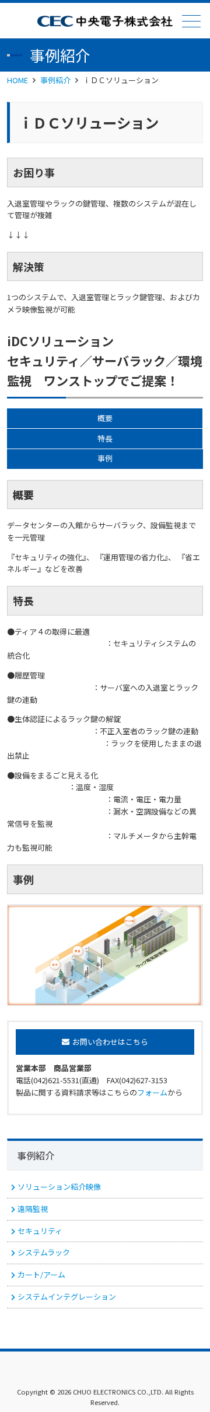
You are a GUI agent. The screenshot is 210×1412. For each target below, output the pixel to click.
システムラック (44, 1252)
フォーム (152, 1092)
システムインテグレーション (67, 1296)
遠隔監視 (33, 1208)
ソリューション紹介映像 (59, 1186)
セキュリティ (40, 1230)
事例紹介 (55, 80)
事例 (105, 458)
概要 (105, 418)
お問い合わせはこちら (110, 1041)
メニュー (191, 21)
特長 (105, 438)
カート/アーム (41, 1274)
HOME (17, 80)
